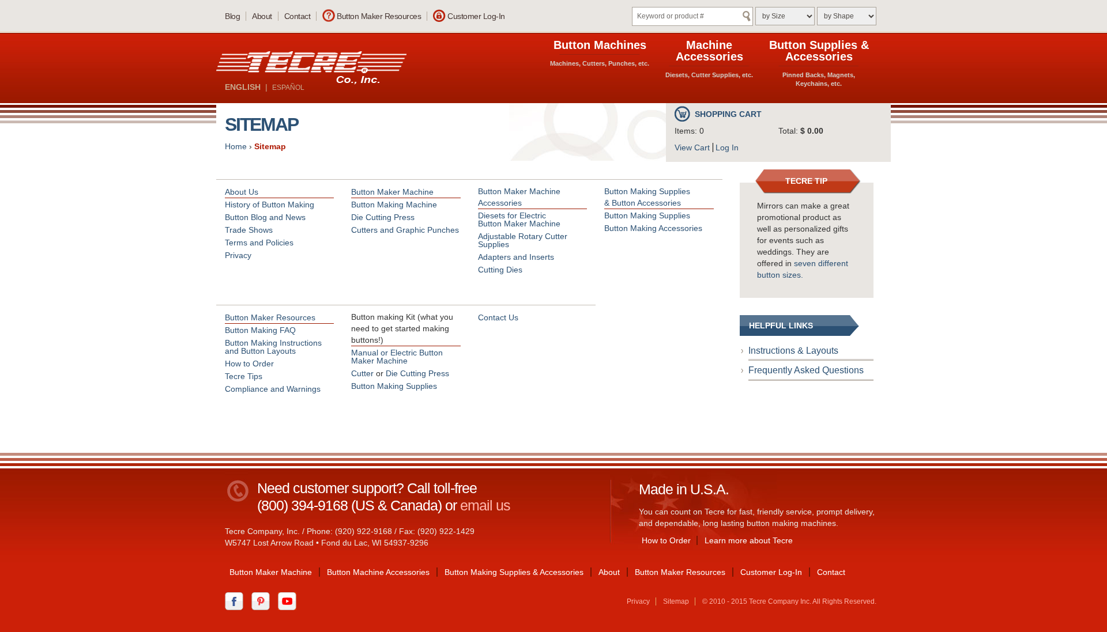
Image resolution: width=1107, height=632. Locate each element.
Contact (297, 16)
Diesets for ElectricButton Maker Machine (519, 219)
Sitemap (270, 146)
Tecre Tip (806, 181)
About (262, 16)
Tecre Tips (243, 376)
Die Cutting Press (383, 217)
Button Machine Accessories (378, 572)
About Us (241, 191)
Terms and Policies (259, 242)
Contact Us (498, 317)
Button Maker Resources (379, 16)
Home (236, 146)
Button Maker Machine (392, 191)
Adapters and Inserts (516, 257)
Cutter (362, 373)
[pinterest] (263, 600)
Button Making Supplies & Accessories (514, 572)
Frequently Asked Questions (806, 370)
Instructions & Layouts (793, 350)
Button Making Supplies (647, 215)
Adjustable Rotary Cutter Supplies (522, 240)
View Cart (692, 147)
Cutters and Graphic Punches (405, 229)
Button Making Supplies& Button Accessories (647, 197)
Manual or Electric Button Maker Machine (397, 356)
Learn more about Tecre (749, 540)
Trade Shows (249, 229)
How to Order (249, 363)
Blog (232, 16)
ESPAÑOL (288, 88)
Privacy (238, 255)
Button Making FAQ (260, 330)
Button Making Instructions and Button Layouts (273, 346)
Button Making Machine (394, 204)
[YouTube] (290, 600)
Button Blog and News (265, 217)
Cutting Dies (500, 269)
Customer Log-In (476, 16)
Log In (727, 147)
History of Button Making (269, 204)
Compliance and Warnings (273, 388)
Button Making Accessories (653, 228)
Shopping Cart (728, 114)
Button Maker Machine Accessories (519, 197)
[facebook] (237, 600)
